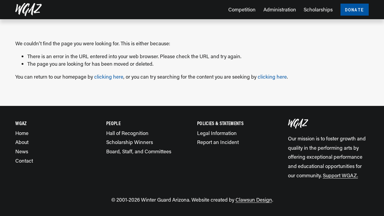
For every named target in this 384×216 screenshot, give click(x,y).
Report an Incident (218, 142)
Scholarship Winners (129, 142)
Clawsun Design (254, 199)
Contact (24, 160)
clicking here (108, 76)
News (21, 151)
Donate (354, 10)
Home (21, 133)
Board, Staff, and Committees (138, 151)
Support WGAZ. (340, 175)
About (21, 142)
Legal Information (217, 133)
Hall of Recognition (127, 133)
